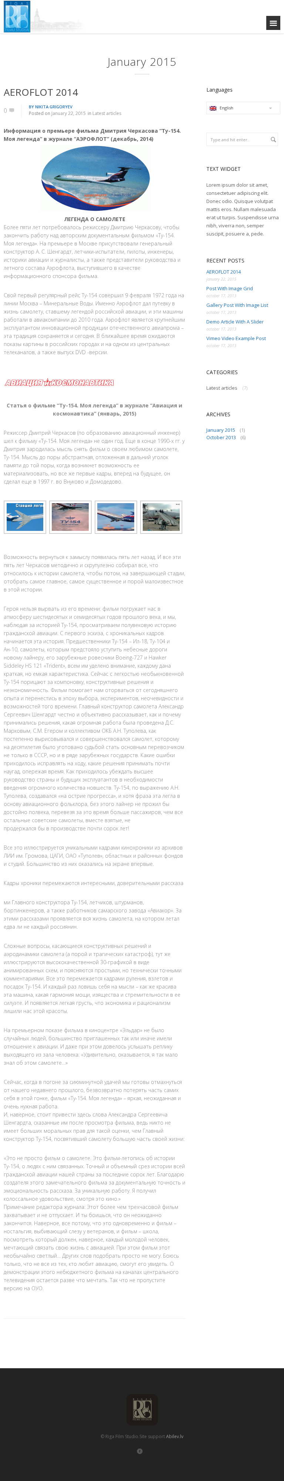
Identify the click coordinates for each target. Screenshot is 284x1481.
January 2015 (220, 430)
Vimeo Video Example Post (236, 338)
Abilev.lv (174, 1436)
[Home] (50, 16)
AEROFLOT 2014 (41, 92)
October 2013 (221, 437)
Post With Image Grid (229, 288)
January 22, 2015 (68, 113)
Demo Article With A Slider (235, 321)
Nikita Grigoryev (53, 106)
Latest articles (106, 113)
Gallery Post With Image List (237, 305)
